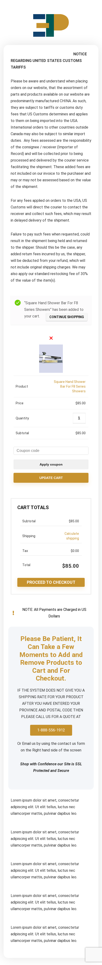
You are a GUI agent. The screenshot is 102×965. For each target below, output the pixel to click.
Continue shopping (66, 317)
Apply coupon (51, 464)
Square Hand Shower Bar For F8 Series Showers (70, 386)
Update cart (51, 478)
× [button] (51, 338)
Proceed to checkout (51, 582)
